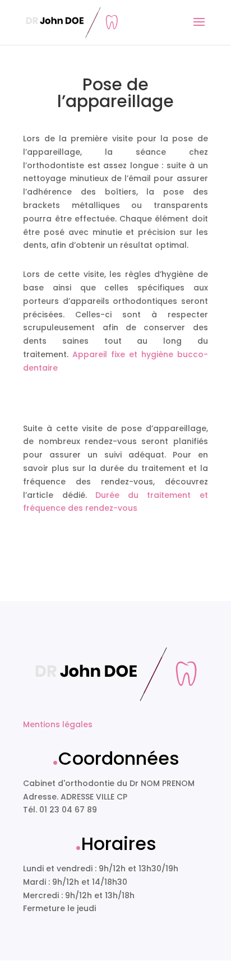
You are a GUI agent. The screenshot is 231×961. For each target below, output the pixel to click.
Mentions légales (58, 724)
